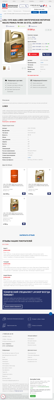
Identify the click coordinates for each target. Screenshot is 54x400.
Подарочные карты (7, 374)
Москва (35, 12)
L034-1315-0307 (36, 46)
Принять (33, 396)
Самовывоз (5, 361)
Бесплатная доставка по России (10, 353)
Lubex (22, 1)
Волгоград (43, 12)
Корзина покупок (32, 345)
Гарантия (4, 372)
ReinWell (31, 1)
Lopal (50, 1)
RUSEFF (41, 1)
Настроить (34, 393)
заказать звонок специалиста (13, 306)
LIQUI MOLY (4, 1)
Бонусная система (32, 359)
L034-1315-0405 (36, 49)
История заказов (32, 340)
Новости (30, 357)
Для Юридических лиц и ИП (9, 355)
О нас (3, 357)
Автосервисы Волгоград (8, 365)
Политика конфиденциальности (10, 380)
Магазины (5, 359)
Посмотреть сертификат (9, 121)
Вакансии (4, 376)
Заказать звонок (36, 6)
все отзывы (5, 244)
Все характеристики (33, 75)
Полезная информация (33, 355)
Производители (32, 353)
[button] (23, 68)
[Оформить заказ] (43, 6)
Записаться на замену (48, 54)
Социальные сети (32, 361)
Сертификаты (5, 370)
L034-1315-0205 (36, 43)
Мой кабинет (31, 338)
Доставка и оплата (7, 368)
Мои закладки (31, 343)
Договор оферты (6, 378)
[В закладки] (24, 170)
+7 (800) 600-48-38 (35, 5)
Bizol (14, 1)
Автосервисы (5, 363)
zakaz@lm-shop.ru (6, 336)
